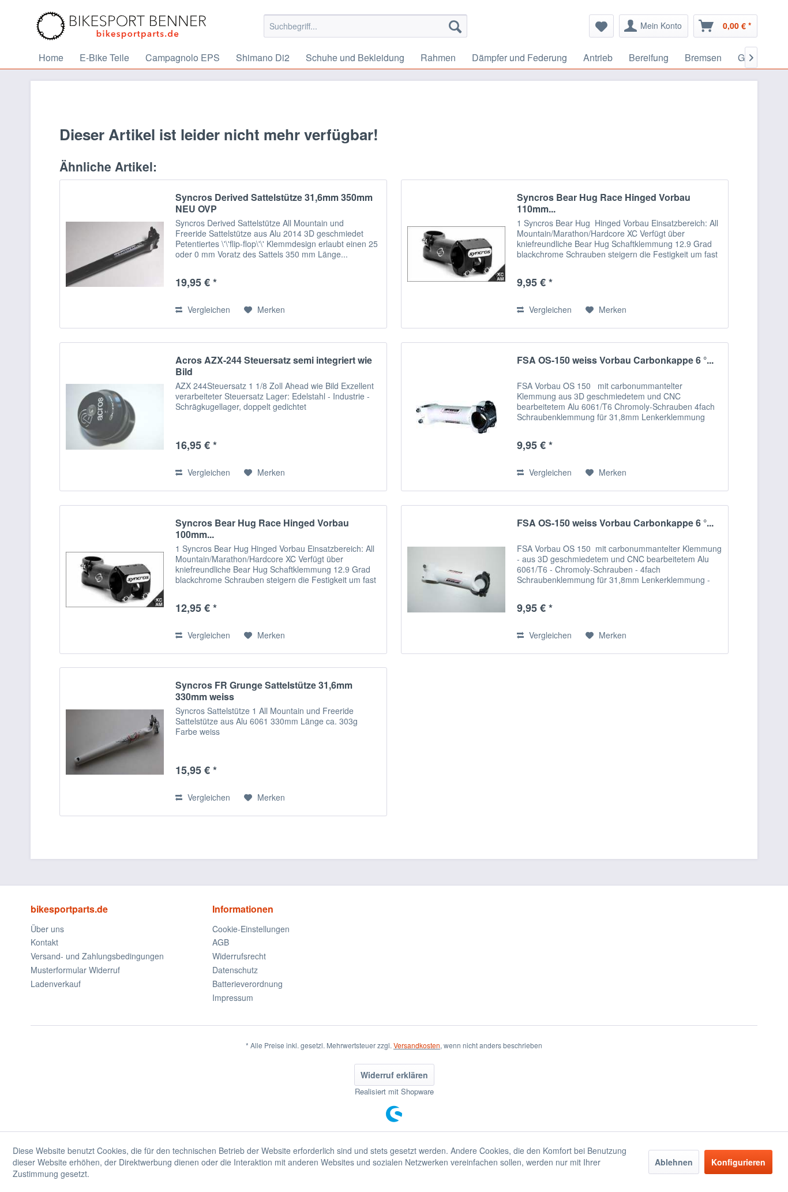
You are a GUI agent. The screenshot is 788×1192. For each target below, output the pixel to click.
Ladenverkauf (56, 983)
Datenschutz (235, 970)
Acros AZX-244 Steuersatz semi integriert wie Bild (273, 366)
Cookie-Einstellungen (251, 929)
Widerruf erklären (394, 1075)
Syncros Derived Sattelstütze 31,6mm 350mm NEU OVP (274, 203)
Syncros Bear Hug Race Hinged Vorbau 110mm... (604, 203)
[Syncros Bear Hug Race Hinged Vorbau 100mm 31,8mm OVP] (115, 579)
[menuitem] (365, 26)
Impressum (232, 997)
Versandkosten (416, 1045)
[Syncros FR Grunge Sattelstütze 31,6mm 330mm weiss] (115, 741)
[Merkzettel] (601, 26)
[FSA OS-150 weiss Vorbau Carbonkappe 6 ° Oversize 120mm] (456, 579)
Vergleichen (207, 309)
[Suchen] (455, 26)
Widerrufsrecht (239, 956)
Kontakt (44, 942)
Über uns (47, 929)
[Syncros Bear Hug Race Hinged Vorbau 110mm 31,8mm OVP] (456, 254)
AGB (220, 942)
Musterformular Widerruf (75, 970)
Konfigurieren (738, 1162)
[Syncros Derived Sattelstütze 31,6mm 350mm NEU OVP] (115, 254)
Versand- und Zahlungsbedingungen (97, 956)
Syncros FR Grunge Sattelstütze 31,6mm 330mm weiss (263, 691)
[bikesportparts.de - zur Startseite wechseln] (121, 26)
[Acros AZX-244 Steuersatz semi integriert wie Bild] (115, 416)
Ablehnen (674, 1162)
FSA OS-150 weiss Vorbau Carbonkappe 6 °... (615, 360)
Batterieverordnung (247, 983)
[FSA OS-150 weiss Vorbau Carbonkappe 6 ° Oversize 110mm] (456, 416)
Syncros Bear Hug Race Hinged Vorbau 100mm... (262, 528)
